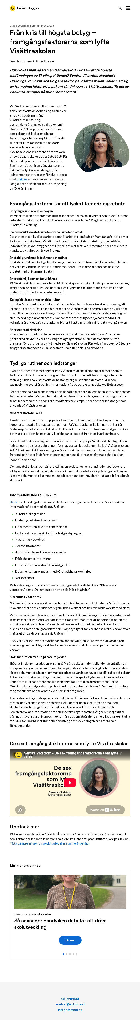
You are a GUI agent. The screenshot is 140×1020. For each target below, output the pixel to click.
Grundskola (17, 61)
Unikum (21, 179)
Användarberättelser (40, 61)
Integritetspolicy (70, 1009)
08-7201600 (70, 998)
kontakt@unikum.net (70, 1004)
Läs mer (70, 940)
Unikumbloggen (28, 8)
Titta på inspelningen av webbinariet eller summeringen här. (50, 843)
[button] (63, 954)
